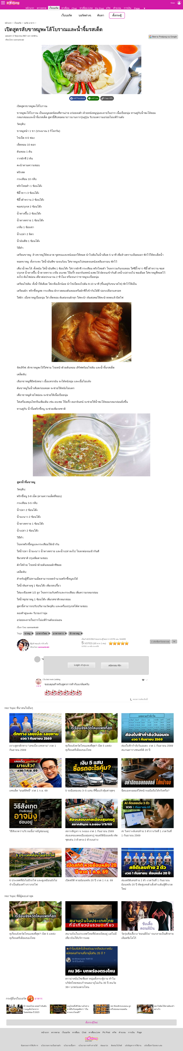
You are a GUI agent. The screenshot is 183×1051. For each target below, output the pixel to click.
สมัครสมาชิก (114, 665)
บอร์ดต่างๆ (85, 15)
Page (137, 8)
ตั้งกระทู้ (117, 15)
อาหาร (38, 998)
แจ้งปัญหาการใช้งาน (133, 1046)
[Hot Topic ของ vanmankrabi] (23, 651)
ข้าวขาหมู (74, 633)
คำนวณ (117, 8)
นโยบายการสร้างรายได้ (88, 1046)
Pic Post (99, 8)
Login (81, 665)
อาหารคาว (58, 633)
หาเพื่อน (65, 8)
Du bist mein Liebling (51, 679)
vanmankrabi (18, 40)
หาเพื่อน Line (86, 8)
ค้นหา (100, 15)
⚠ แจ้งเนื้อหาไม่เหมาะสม (160, 642)
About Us (104, 1046)
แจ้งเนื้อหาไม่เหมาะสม (153, 1046)
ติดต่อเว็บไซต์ (116, 1046)
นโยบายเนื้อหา (70, 1046)
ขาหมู (27, 633)
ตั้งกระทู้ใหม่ (92, 1022)
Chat (74, 8)
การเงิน (127, 8)
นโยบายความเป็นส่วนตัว (51, 1046)
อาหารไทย (41, 633)
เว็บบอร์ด (53, 8)
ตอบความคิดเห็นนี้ (140, 699)
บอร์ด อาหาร (29, 23)
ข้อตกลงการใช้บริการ (29, 1046)
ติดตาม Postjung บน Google (164, 37)
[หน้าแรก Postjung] (13, 2)
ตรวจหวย (41, 8)
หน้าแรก (30, 8)
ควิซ (108, 8)
